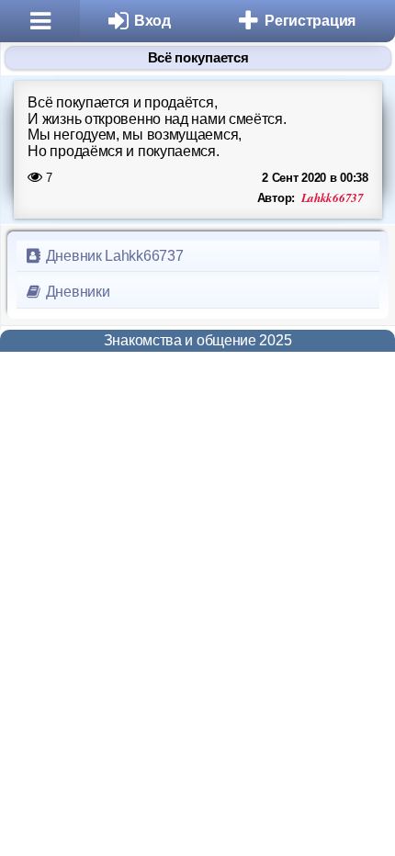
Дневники (75, 291)
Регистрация (310, 20)
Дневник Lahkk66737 (112, 256)
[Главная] (40, 21)
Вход (152, 20)
